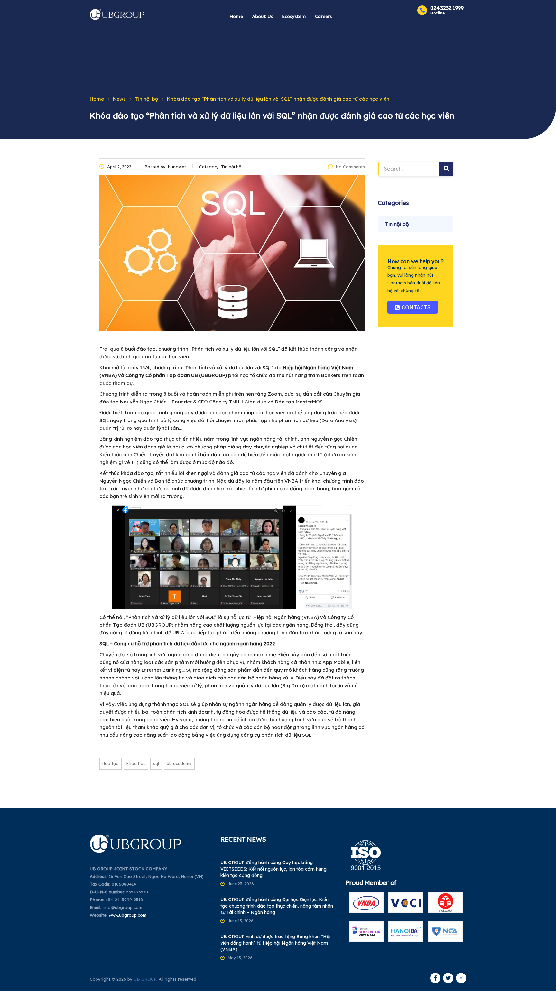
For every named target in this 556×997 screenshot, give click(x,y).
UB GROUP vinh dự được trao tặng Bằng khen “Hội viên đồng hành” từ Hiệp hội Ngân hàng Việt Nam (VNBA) (275, 943)
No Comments (350, 166)
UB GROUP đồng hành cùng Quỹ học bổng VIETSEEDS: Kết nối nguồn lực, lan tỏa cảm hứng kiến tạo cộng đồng (273, 869)
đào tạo (110, 763)
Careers (323, 16)
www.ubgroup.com (127, 915)
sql (156, 763)
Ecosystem (294, 16)
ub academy (179, 763)
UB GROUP (145, 979)
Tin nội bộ (397, 224)
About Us (262, 16)
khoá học (135, 763)
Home (236, 16)
